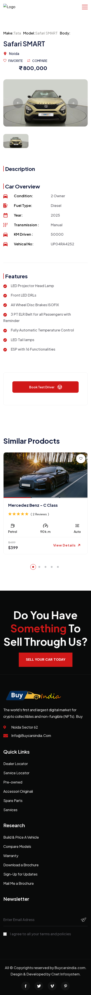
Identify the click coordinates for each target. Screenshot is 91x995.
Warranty (10, 855)
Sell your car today (45, 659)
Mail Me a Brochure (18, 883)
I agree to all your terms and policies (40, 934)
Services (10, 809)
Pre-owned (12, 782)
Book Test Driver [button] (41, 387)
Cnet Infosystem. (66, 974)
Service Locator (16, 773)
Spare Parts (13, 800)
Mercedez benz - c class (33, 505)
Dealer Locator (15, 763)
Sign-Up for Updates (20, 874)
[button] (33, 567)
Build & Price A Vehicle (21, 837)
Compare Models (17, 846)
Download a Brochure (21, 865)
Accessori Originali (18, 791)
